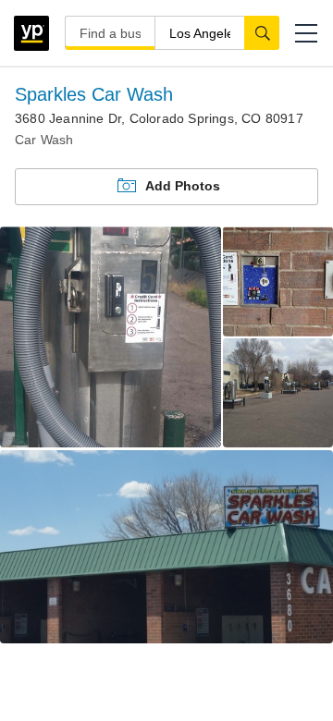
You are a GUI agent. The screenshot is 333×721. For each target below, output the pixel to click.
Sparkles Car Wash (94, 94)
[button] (306, 33)
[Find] (261, 32)
